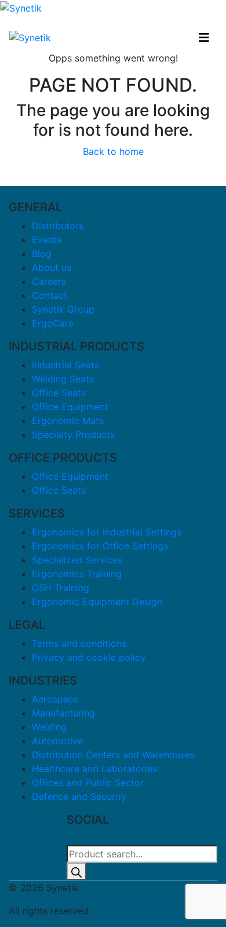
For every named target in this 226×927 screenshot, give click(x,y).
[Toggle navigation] (204, 37)
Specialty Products (73, 434)
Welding (49, 727)
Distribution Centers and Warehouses (113, 755)
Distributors (57, 225)
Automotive (57, 741)
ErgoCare (53, 323)
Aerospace (55, 699)
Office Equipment (70, 406)
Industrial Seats (65, 365)
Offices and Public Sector (88, 782)
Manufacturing (63, 713)
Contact (49, 295)
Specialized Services (77, 560)
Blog (42, 253)
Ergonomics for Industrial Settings (106, 532)
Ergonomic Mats (68, 420)
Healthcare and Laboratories (94, 768)
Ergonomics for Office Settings (100, 546)
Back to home (113, 151)
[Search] (76, 871)
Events (46, 239)
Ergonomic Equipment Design (97, 601)
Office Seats (59, 393)
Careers (49, 281)
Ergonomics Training (77, 574)
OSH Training (60, 587)
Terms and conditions (79, 643)
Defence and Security (79, 796)
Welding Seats (63, 379)
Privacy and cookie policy (88, 657)
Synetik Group (63, 309)
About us (51, 267)
